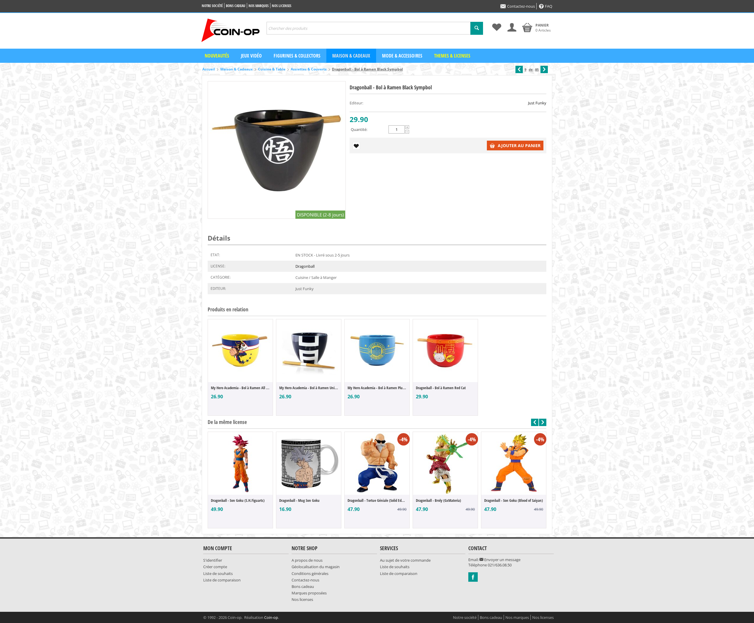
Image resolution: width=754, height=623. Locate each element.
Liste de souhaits (218, 573)
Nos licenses (281, 5)
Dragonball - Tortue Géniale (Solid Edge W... (377, 500)
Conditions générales (310, 573)
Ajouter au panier (519, 145)
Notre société (212, 5)
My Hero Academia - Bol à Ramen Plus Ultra (377, 387)
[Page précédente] (519, 69)
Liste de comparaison (222, 580)
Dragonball (305, 266)
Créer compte (215, 566)
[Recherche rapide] (476, 28)
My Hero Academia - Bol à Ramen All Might (240, 387)
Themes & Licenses (452, 55)
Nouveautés (217, 55)
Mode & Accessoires (402, 55)
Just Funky (537, 103)
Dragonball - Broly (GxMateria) (438, 500)
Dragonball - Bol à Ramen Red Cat (441, 387)
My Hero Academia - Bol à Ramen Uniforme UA (308, 387)
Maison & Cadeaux (351, 55)
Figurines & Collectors (297, 55)
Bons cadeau (235, 5)
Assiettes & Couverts (309, 69)
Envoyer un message (501, 559)
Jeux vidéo (251, 55)
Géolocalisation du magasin (316, 566)
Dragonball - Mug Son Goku (299, 500)
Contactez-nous (521, 6)
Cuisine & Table (271, 69)
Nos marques (259, 5)
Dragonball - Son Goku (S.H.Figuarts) (237, 500)
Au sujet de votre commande (405, 560)
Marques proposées (309, 593)
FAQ (548, 6)
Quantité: (359, 129)
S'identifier (212, 560)
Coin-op (271, 617)
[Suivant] (544, 69)
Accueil (208, 69)
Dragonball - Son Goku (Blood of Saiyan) (513, 500)
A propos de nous (307, 560)
